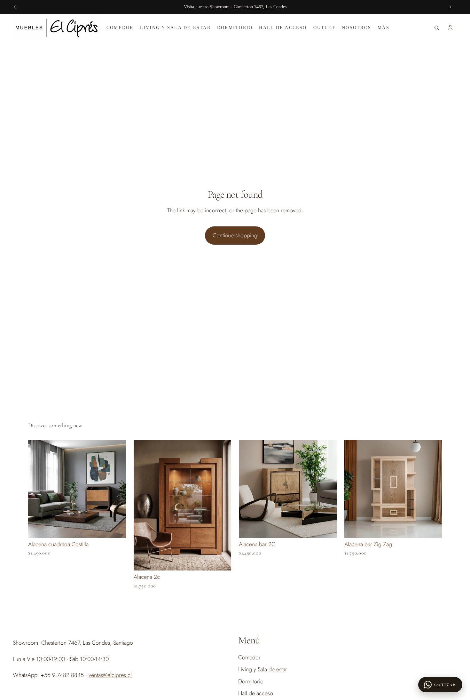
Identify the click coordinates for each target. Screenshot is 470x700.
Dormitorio (250, 681)
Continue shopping (235, 235)
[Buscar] (437, 28)
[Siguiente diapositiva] (450, 7)
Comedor (249, 657)
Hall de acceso (255, 693)
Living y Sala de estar (262, 669)
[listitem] (383, 27)
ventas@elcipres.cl (110, 675)
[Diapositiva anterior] (15, 7)
